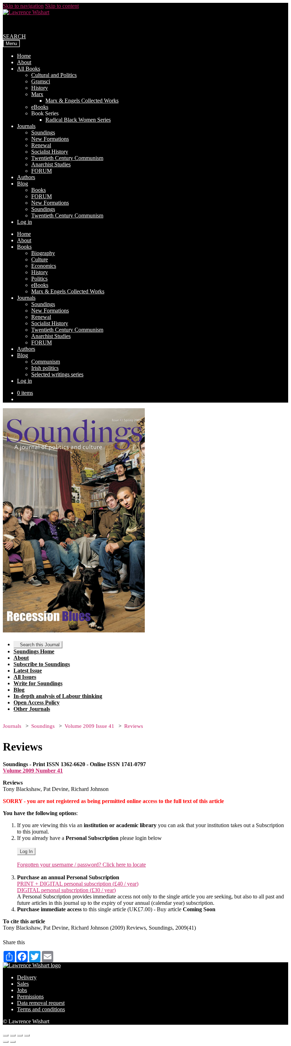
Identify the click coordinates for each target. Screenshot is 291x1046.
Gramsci (40, 81)
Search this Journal (40, 644)
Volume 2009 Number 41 (33, 771)
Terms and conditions (41, 1009)
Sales (23, 984)
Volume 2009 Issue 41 (89, 726)
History (39, 88)
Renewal (41, 145)
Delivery (27, 977)
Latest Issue (27, 671)
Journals (26, 126)
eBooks (39, 107)
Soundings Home (33, 651)
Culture (39, 259)
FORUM (41, 171)
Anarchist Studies (51, 164)
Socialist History (49, 152)
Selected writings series (57, 374)
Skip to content (62, 6)
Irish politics (45, 368)
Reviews (133, 726)
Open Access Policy (36, 702)
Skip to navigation (23, 6)
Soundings (43, 132)
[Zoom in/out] (27, 1035)
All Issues (24, 677)
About (24, 62)
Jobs (22, 990)
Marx (37, 94)
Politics (39, 279)
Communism (45, 362)
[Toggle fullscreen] (20, 1035)
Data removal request (41, 1003)
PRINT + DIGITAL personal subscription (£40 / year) (77, 884)
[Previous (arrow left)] (6, 1042)
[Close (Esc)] (6, 1035)
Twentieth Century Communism (67, 158)
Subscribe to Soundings (41, 664)
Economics (43, 266)
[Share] (13, 1035)
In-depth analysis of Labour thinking (57, 696)
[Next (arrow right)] (13, 1042)
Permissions (30, 997)
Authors (26, 177)
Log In (26, 851)
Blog (22, 184)
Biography (43, 253)
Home (24, 56)
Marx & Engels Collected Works (82, 101)
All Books (28, 69)
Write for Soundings (37, 683)
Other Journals (31, 709)
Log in (24, 222)
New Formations (50, 139)
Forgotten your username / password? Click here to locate (81, 865)
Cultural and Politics (54, 75)
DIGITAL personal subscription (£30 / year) (66, 890)
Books (38, 190)
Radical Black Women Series (78, 120)
